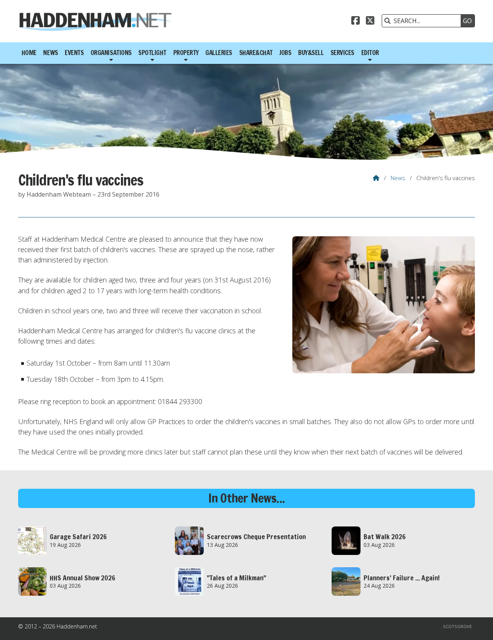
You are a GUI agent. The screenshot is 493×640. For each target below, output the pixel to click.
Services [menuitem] (342, 52)
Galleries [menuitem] (218, 52)
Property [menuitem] (186, 52)
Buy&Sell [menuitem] (311, 52)
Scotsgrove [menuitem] (457, 626)
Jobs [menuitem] (285, 52)
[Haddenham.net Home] (95, 21)
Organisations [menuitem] (111, 52)
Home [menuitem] (29, 52)
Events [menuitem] (74, 52)
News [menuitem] (50, 52)
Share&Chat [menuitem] (256, 52)
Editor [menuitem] (370, 52)
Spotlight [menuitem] (152, 52)
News (398, 178)
